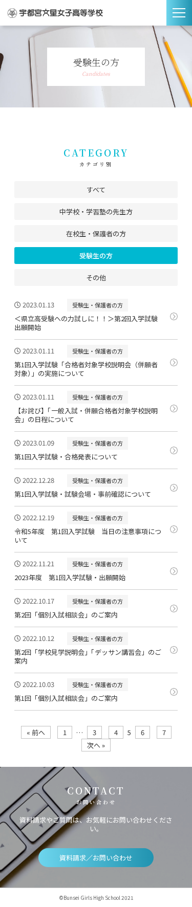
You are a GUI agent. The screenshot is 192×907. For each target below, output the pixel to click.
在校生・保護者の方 (96, 233)
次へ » (96, 745)
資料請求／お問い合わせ (96, 857)
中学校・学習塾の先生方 (96, 211)
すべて (96, 189)
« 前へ (36, 732)
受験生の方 (96, 255)
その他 (96, 277)
